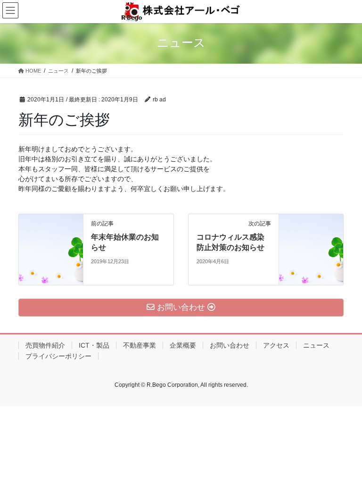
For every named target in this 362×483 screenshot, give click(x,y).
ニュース (316, 345)
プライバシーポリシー (58, 356)
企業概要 (183, 345)
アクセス (276, 345)
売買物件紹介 (45, 345)
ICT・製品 (94, 345)
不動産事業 (139, 345)
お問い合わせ (229, 345)
